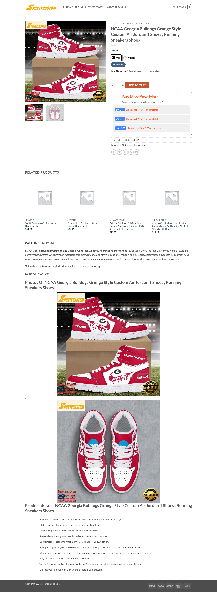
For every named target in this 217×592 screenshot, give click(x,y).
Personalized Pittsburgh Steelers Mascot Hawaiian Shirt (83, 224)
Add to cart (137, 85)
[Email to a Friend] (125, 152)
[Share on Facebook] (113, 152)
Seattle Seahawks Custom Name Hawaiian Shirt (40, 224)
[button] (182, 7)
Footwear (127, 23)
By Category (95, 7)
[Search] (63, 7)
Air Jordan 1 (143, 23)
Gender (115, 50)
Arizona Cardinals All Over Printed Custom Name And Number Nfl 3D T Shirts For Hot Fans (170, 226)
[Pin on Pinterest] (131, 152)
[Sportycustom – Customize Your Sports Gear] (41, 7)
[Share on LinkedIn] (136, 152)
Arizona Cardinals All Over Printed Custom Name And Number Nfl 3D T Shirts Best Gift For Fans (128, 226)
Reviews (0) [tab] (47, 243)
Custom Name (140, 145)
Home (69, 7)
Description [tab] (32, 243)
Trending (80, 7)
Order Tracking (116, 7)
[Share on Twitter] (119, 152)
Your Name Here (119, 70)
